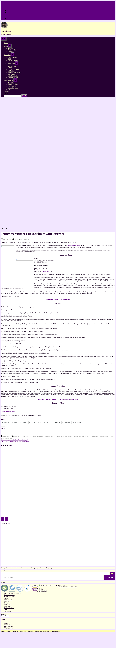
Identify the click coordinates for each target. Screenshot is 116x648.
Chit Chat (11, 89)
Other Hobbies (12, 86)
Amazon (67, 399)
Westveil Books (6, 31)
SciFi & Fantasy (12, 66)
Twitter (47, 399)
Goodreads (46, 271)
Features (6, 601)
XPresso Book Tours (74, 245)
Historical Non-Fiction (14, 72)
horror (15, 436)
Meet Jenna (11, 48)
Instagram (54, 399)
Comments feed (8, 626)
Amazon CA (58, 299)
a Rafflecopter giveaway (8, 411)
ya (91, 436)
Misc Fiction (11, 74)
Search (3, 571)
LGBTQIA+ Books (13, 69)
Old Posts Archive (13, 60)
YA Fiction (11, 71)
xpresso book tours (84, 436)
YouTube (61, 399)
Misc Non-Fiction (13, 76)
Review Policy (8, 4)
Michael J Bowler (22, 436)
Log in (6, 623)
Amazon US (49, 299)
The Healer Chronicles (71, 436)
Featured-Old (8, 600)
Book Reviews (12, 57)
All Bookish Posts (9, 63)
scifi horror (57, 436)
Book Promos (7, 436)
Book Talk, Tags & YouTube (12, 593)
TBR (9, 59)
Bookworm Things (9, 595)
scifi (52, 436)
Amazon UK (66, 299)
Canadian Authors (13, 77)
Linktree (6, 5)
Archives (3, 614)
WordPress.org (8, 628)
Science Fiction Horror (43, 436)
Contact (6, 7)
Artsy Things (11, 83)
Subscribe (109, 577)
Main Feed (7, 604)
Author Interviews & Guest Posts (67, 586)
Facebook (41, 399)
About (6, 46)
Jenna (16, 239)
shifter (62, 436)
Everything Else (9, 80)
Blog (40, 588)
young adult (8, 438)
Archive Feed (61, 585)
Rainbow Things (13, 84)
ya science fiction (103, 436)
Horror (10, 67)
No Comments (24, 239)
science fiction (32, 436)
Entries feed (7, 625)
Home (6, 2)
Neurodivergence (13, 88)
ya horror (94, 436)
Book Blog (7, 55)
